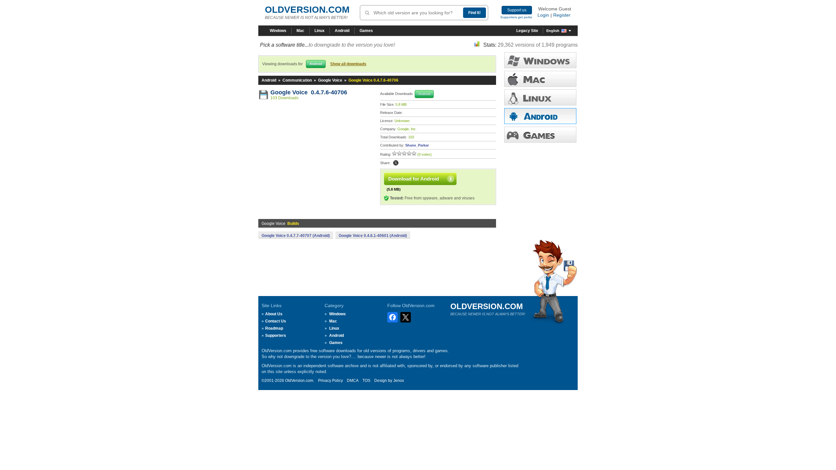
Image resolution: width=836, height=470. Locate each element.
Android (342, 30)
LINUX (540, 97)
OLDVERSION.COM (307, 10)
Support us (516, 10)
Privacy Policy (330, 380)
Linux (319, 30)
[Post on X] (395, 162)
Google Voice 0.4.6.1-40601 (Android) (373, 235)
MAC (540, 79)
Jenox (398, 380)
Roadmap (274, 328)
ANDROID (540, 116)
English (552, 31)
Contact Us (275, 321)
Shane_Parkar (417, 145)
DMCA (353, 380)
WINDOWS (540, 60)
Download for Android (413, 178)
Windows (278, 30)
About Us (273, 314)
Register (562, 15)
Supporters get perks (516, 17)
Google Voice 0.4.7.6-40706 (308, 92)
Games (366, 30)
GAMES (540, 135)
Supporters (275, 335)
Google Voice (330, 80)
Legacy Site (527, 30)
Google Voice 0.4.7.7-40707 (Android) (296, 235)
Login (543, 15)
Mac (300, 30)
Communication (297, 80)
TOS (366, 380)
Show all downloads (348, 64)
